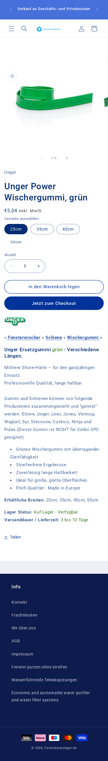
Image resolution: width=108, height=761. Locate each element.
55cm (19, 243)
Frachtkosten (24, 615)
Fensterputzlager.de (61, 748)
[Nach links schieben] (41, 158)
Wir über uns (24, 628)
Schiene (54, 337)
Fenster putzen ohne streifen (39, 667)
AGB (16, 641)
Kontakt (19, 602)
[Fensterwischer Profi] (7, 337)
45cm (68, 229)
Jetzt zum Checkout (54, 303)
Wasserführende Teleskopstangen (44, 680)
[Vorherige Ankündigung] (10, 9)
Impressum (22, 654)
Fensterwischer (24, 337)
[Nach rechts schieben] (66, 158)
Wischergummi (82, 337)
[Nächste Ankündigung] (97, 9)
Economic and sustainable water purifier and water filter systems (51, 696)
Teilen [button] (15, 537)
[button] (11, 28)
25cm (16, 229)
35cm (42, 229)
